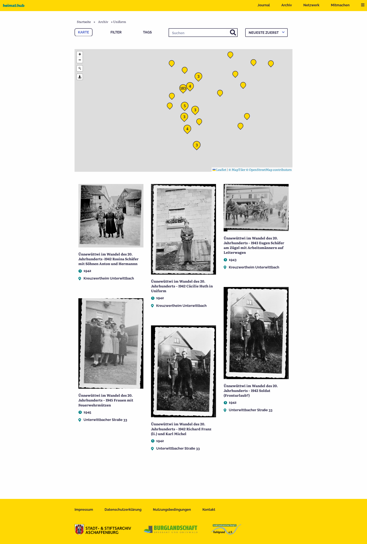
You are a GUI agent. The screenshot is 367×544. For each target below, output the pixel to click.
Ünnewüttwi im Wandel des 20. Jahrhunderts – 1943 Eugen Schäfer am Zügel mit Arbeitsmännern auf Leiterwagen (254, 245)
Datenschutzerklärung (123, 510)
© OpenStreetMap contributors (268, 169)
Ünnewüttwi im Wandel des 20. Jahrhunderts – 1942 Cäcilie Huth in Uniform (182, 286)
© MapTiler (237, 169)
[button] (221, 94)
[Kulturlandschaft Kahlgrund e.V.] (226, 533)
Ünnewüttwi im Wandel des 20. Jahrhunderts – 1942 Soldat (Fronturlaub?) (251, 390)
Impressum (84, 510)
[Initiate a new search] (80, 68)
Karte (83, 32)
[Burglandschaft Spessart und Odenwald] (171, 533)
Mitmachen (340, 5)
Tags (147, 32)
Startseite (84, 21)
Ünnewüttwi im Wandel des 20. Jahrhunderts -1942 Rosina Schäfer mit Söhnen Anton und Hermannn (108, 258)
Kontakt (208, 510)
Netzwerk (311, 5)
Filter (116, 32)
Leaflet (221, 169)
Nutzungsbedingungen (172, 510)
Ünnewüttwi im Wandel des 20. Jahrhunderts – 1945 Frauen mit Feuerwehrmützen (105, 400)
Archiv (286, 5)
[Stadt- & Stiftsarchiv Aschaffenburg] (103, 533)
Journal (263, 5)
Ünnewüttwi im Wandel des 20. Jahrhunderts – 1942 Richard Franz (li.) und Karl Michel (181, 428)
